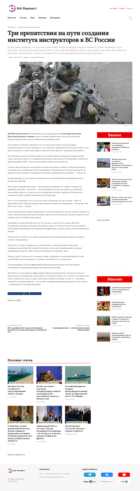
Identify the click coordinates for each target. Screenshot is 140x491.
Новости (12, 18)
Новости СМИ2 (14, 300)
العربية (129, 8)
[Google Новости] (107, 481)
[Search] (130, 17)
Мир (32, 18)
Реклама (66, 474)
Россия (23, 18)
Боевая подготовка (35, 293)
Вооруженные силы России (15, 293)
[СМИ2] (124, 481)
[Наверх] (134, 485)
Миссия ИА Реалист (53, 474)
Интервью (55, 18)
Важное (27, 293)
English (121, 8)
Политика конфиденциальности (51, 477)
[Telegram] (89, 475)
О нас (41, 474)
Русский (113, 8)
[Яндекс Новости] (89, 481)
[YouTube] (124, 475)
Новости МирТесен (16, 454)
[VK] (107, 475)
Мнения (42, 18)
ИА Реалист (12, 27)
